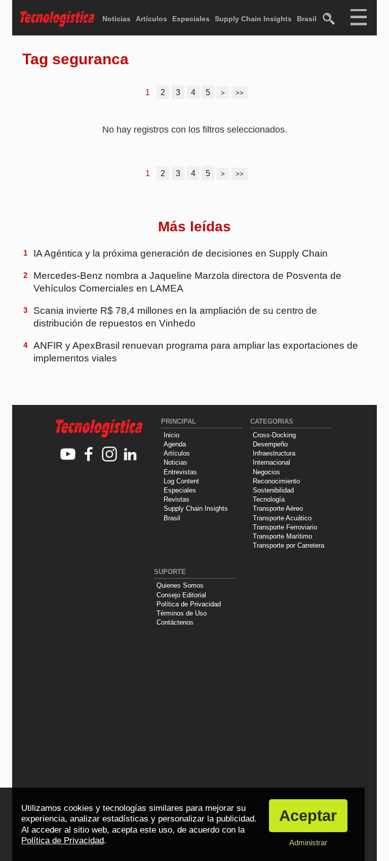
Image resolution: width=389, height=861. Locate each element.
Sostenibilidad (273, 490)
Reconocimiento (276, 481)
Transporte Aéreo (278, 508)
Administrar (308, 842)
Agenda (175, 444)
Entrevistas (180, 472)
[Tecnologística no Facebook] (89, 454)
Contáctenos (175, 622)
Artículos (151, 19)
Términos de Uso (182, 613)
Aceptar (308, 816)
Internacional (271, 462)
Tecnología (269, 499)
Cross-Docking (274, 435)
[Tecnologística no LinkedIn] (130, 454)
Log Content (181, 481)
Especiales (191, 19)
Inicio (171, 435)
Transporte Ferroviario (285, 527)
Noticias (116, 19)
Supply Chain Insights (253, 19)
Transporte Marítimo (282, 536)
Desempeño (270, 444)
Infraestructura (274, 453)
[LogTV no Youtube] (68, 454)
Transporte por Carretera (288, 545)
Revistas (176, 499)
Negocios (266, 472)
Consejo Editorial (181, 595)
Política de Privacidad (189, 604)
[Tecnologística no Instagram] (110, 454)
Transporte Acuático (282, 518)
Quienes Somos (180, 585)
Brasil (307, 19)
